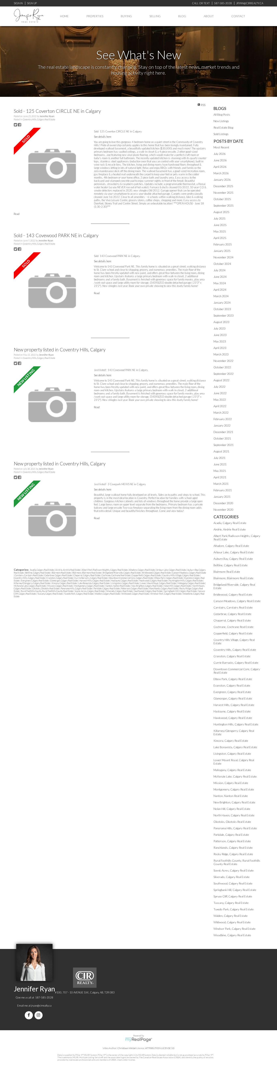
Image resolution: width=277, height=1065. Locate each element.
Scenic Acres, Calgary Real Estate (90, 591)
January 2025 (222, 251)
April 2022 (220, 406)
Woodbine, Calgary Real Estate (232, 935)
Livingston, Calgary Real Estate (125, 583)
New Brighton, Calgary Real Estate (147, 585)
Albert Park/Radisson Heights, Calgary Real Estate (105, 569)
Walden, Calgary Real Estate (107, 593)
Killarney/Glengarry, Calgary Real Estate (32, 583)
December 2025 (223, 186)
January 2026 (222, 179)
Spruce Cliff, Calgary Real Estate (233, 896)
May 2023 (220, 341)
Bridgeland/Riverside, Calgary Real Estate (122, 572)
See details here (102, 136)
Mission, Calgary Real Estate (60, 585)
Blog (182, 16)
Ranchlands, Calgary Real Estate (163, 588)
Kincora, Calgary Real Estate (64, 583)
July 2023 (219, 328)
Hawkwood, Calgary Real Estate (153, 580)
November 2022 (223, 360)
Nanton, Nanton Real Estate (117, 585)
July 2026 (219, 153)
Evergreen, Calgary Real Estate (35, 580)
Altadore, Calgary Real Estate (142, 569)
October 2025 (222, 199)
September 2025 (224, 205)
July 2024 (219, 270)
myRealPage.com (138, 1040)
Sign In (18, 3)
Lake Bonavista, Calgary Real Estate (94, 583)
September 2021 (224, 445)
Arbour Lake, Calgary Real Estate (171, 569)
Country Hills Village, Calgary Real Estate (181, 575)
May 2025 (220, 231)
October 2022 (222, 367)
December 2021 (223, 432)
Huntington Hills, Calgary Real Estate (186, 580)
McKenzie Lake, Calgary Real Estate (30, 585)
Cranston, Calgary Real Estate (60, 578)
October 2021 (222, 438)
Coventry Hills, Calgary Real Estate (39, 119)
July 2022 (219, 386)
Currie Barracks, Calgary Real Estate (91, 578)
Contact (238, 16)
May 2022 (220, 399)
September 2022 (224, 373)
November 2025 (223, 192)
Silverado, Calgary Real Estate (119, 591)
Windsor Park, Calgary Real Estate (166, 593)
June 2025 (220, 225)
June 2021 (220, 464)
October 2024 (222, 263)
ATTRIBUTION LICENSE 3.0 (159, 1048)
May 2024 (220, 283)
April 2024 (220, 289)
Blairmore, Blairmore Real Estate (87, 572)
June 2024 (220, 276)
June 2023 (220, 335)
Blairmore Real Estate (61, 572)
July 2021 (219, 458)
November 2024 (223, 257)
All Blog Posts (222, 114)
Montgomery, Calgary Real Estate (89, 585)
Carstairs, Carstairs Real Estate (29, 575)
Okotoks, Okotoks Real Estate (46, 588)
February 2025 (223, 244)
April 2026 (220, 166)
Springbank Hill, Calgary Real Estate (180, 591)
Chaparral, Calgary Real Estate (87, 575)
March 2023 (221, 354)
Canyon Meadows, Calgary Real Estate (189, 572)
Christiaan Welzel (126, 1048)
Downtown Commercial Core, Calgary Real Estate (131, 578)
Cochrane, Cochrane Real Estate (116, 575)
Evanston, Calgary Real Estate (232, 685)
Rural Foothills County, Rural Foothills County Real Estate (47, 591)
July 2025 (219, 218)
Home (64, 16)
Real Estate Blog (223, 127)
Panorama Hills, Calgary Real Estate (77, 588)
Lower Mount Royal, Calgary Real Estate (158, 583)
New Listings (221, 121)
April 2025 (220, 238)
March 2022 (221, 412)
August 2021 (221, 451)
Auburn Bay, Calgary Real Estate (233, 558)
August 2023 (221, 322)
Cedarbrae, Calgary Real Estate (58, 575)
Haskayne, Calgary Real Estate (124, 580)
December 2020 (223, 503)
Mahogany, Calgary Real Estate (191, 583)
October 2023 (222, 309)
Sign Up (32, 3)
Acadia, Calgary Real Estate (42, 569)
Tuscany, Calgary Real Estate (50, 593)
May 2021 (220, 470)
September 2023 (224, 315)
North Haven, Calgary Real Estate (234, 815)
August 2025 (221, 212)
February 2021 (223, 490)
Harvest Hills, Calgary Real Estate (94, 580)
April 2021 (220, 477)
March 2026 (221, 173)
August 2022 (221, 380)
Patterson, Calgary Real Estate (134, 588)
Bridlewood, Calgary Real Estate (156, 572)
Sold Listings (221, 134)
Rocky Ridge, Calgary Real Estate (233, 854)
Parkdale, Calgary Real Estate (107, 588)
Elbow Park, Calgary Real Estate (169, 578)
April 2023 (220, 348)
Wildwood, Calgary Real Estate (135, 593)
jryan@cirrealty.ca (41, 1005)
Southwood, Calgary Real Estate (148, 591)
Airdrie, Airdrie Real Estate (68, 569)
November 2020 (223, 509)
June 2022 (220, 393)
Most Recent (221, 147)
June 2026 (220, 160)
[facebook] (29, 1015)
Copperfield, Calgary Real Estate (146, 575)
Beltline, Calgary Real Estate (38, 572)
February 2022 (223, 419)
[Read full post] (52, 166)
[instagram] (39, 1015)
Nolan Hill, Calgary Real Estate (177, 585)
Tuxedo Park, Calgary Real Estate (79, 593)
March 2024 (221, 296)
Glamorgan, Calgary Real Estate (64, 580)
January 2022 (222, 425)
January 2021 (222, 496)
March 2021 (221, 483)
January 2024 (222, 302)
